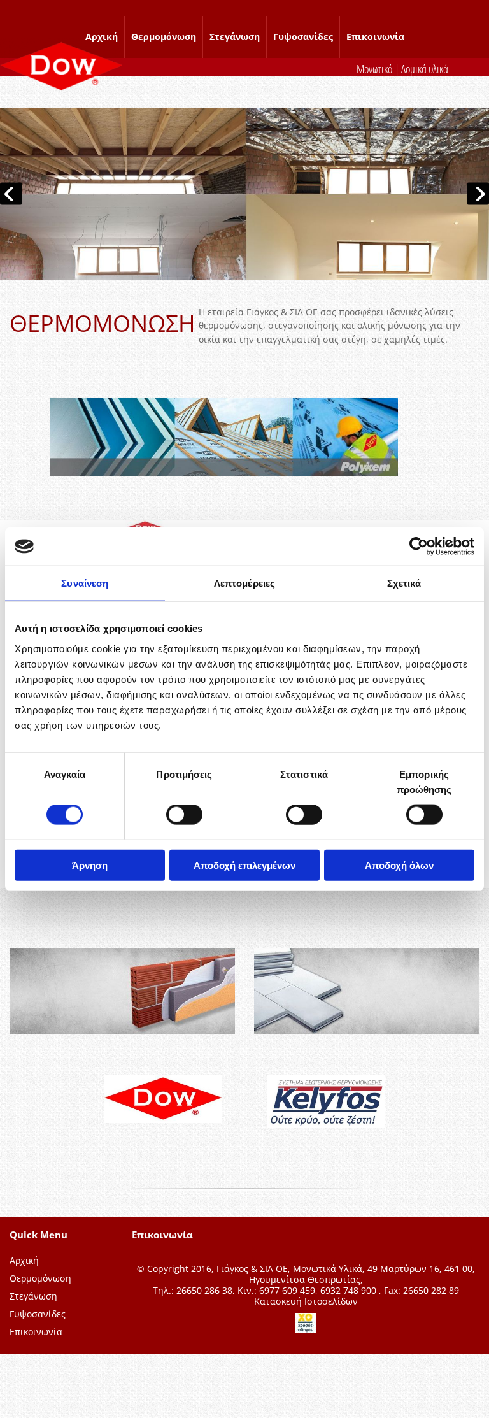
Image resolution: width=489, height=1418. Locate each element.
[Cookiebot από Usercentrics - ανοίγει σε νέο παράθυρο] (418, 546)
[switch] (184, 815)
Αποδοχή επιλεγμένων (244, 864)
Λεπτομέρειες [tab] (244, 583)
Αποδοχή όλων (399, 864)
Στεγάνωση (234, 37)
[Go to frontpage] (61, 66)
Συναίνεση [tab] (84, 583)
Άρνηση (90, 864)
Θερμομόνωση (163, 37)
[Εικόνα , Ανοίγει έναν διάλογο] (244, 194)
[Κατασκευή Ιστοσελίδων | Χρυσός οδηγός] (305, 1323)
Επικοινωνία (375, 37)
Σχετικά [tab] (404, 583)
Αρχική (101, 37)
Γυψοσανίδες (303, 37)
